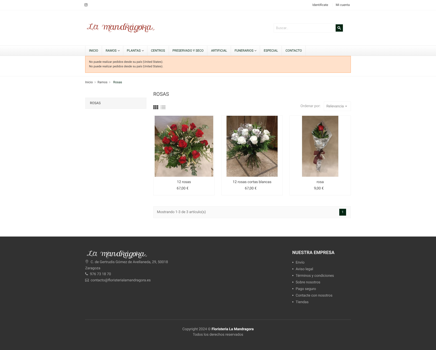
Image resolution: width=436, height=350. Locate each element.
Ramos (111, 51)
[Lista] (163, 108)
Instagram (86, 5)
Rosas (95, 103)
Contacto (293, 51)
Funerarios (244, 51)
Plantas (134, 51)
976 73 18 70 (100, 274)
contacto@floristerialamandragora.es (121, 280)
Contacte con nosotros (314, 295)
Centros (158, 51)
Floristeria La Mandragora (233, 329)
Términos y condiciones (315, 276)
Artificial (219, 51)
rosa (320, 182)
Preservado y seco (188, 51)
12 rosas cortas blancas (252, 182)
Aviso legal (304, 269)
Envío (300, 262)
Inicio (93, 51)
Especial (271, 51)
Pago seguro (306, 289)
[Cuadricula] (155, 108)
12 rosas (184, 182)
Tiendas (302, 302)
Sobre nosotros (308, 282)
